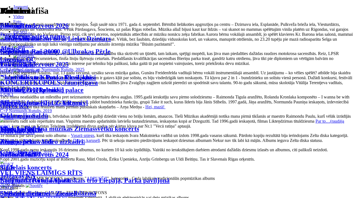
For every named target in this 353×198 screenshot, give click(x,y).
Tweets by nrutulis (16, 34)
